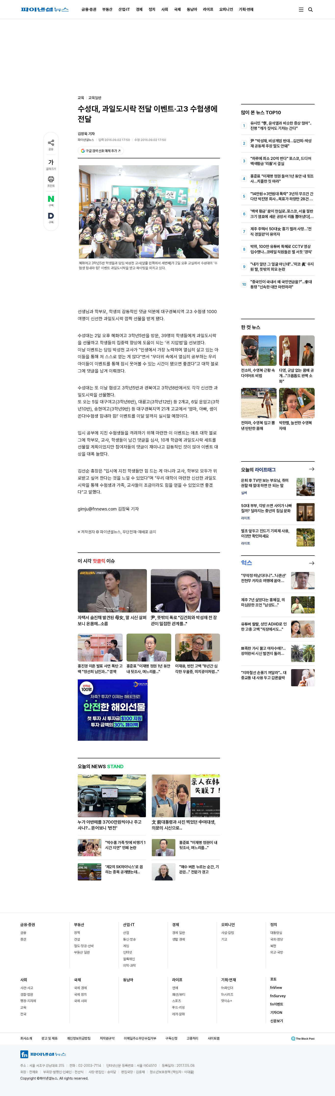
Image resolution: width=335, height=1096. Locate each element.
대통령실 (276, 933)
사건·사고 (26, 988)
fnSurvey (278, 996)
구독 (51, 205)
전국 (23, 1014)
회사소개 (26, 1038)
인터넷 (127, 952)
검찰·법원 (26, 994)
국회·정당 (276, 939)
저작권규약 (107, 1038)
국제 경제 (80, 988)
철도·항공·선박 (84, 946)
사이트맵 (213, 1038)
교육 (23, 1007)
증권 (23, 939)
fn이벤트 (276, 1004)
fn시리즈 (227, 994)
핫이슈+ (226, 1001)
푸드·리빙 (178, 1007)
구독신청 (171, 1038)
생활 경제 (178, 939)
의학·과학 (129, 966)
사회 (164, 9)
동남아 (192, 9)
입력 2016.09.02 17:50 (114, 140)
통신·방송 (129, 939)
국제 (177, 9)
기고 (224, 939)
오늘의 (258, 470)
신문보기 (276, 1021)
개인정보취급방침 (78, 1038)
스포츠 (176, 1001)
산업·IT (124, 9)
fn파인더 (227, 988)
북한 (273, 946)
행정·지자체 (28, 1001)
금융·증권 (89, 9)
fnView (276, 987)
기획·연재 (246, 9)
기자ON (276, 1012)
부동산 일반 (82, 952)
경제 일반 (178, 933)
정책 (77, 933)
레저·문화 (178, 1014)
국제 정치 (80, 994)
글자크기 (51, 169)
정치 (152, 9)
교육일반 (95, 98)
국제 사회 (80, 1001)
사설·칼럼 (227, 933)
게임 (126, 946)
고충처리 (192, 1038)
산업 (126, 933)
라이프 (208, 9)
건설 (77, 939)
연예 (175, 988)
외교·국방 (276, 952)
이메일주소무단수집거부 (140, 1038)
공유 (51, 149)
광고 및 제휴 (49, 1038)
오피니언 (226, 9)
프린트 (51, 186)
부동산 (107, 9)
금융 (23, 933)
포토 (273, 979)
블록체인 (129, 959)
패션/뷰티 (178, 994)
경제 (139, 9)
